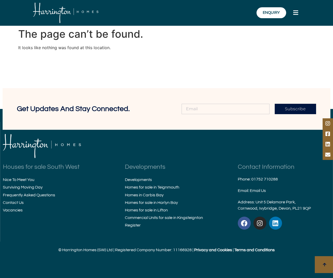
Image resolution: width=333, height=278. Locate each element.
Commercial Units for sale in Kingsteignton (164, 218)
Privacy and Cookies (213, 250)
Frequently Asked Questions (29, 195)
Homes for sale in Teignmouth (152, 187)
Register (133, 225)
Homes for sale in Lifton (146, 210)
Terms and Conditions (254, 250)
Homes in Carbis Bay (144, 195)
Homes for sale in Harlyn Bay (151, 203)
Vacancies (13, 210)
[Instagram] (259, 223)
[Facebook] (244, 223)
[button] (295, 13)
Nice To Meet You (18, 180)
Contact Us (13, 203)
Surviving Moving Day (23, 187)
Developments (138, 180)
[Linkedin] (275, 223)
